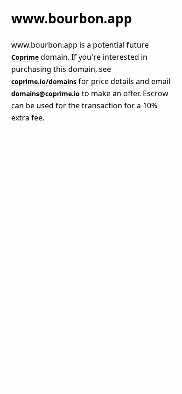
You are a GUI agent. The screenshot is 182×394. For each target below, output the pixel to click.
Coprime (25, 57)
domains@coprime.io (45, 93)
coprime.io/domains (44, 81)
